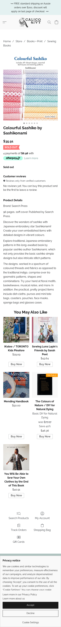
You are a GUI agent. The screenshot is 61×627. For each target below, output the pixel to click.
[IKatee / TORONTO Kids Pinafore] (16, 330)
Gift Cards (19, 541)
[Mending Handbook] (16, 385)
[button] (30, 22)
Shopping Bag (42, 530)
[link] (30, 621)
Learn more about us (14, 598)
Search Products (19, 518)
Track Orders (19, 530)
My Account (42, 518)
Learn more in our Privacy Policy (20, 594)
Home (7, 41)
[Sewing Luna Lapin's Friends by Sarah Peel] (45, 330)
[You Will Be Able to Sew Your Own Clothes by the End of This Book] (16, 457)
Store (19, 41)
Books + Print (34, 41)
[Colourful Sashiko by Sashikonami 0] (30, 85)
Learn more (31, 158)
